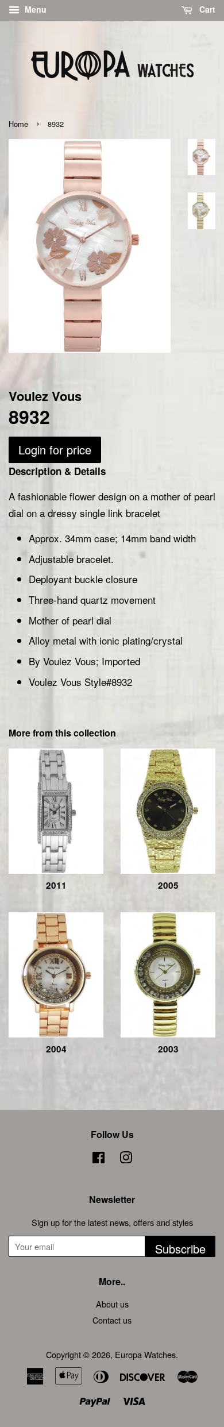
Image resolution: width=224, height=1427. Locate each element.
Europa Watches (145, 1354)
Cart (206, 9)
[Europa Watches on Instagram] (125, 1159)
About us (112, 1304)
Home (18, 123)
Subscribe (180, 1248)
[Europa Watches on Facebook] (98, 1159)
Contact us (112, 1320)
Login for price (54, 449)
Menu (34, 9)
